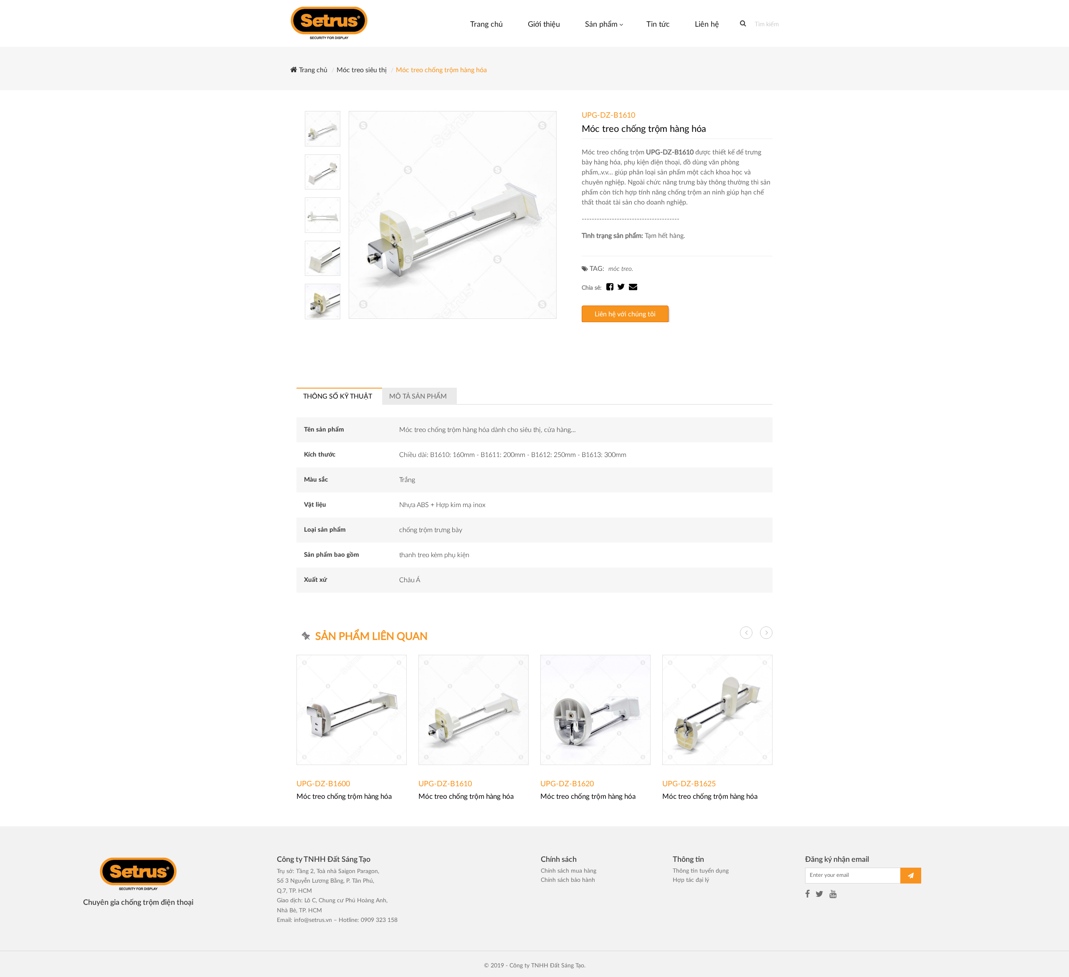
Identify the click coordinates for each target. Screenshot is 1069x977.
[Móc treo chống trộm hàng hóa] (452, 215)
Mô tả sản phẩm (418, 396)
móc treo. (620, 269)
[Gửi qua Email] (633, 288)
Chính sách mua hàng (568, 871)
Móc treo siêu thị (362, 70)
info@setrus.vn (313, 920)
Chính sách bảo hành (568, 880)
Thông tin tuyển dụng (701, 871)
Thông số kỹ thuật (337, 396)
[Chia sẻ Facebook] (611, 288)
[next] (766, 632)
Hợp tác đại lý (691, 880)
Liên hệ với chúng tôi (625, 314)
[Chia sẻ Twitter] (623, 288)
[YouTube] (832, 895)
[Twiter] (819, 895)
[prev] (746, 632)
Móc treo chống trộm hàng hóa (441, 70)
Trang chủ (312, 70)
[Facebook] (807, 895)
